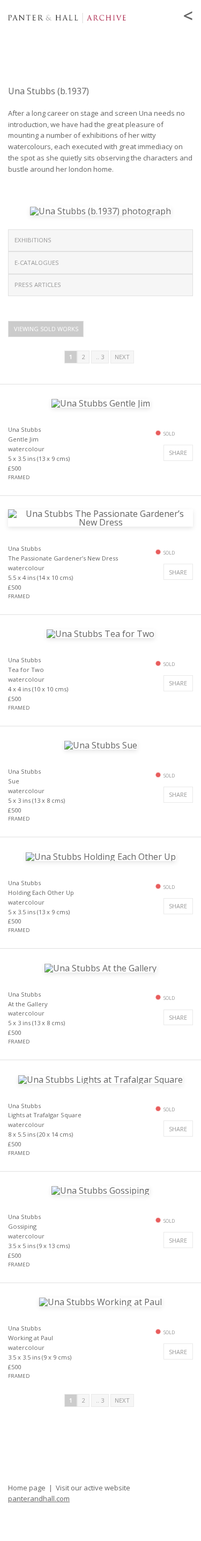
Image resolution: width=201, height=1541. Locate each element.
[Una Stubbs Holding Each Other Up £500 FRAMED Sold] (101, 855)
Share (178, 453)
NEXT (122, 357)
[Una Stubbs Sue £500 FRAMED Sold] (100, 744)
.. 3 (100, 357)
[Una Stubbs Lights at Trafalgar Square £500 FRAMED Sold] (100, 1078)
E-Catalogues (36, 262)
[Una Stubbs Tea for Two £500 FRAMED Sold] (100, 633)
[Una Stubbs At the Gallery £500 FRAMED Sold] (100, 967)
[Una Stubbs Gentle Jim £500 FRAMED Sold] (100, 402)
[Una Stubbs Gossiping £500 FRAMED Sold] (100, 1190)
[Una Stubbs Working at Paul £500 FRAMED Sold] (100, 1301)
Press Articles (37, 285)
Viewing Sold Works (46, 329)
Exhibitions (32, 240)
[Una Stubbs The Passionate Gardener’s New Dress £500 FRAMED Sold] (100, 517)
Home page (27, 1488)
